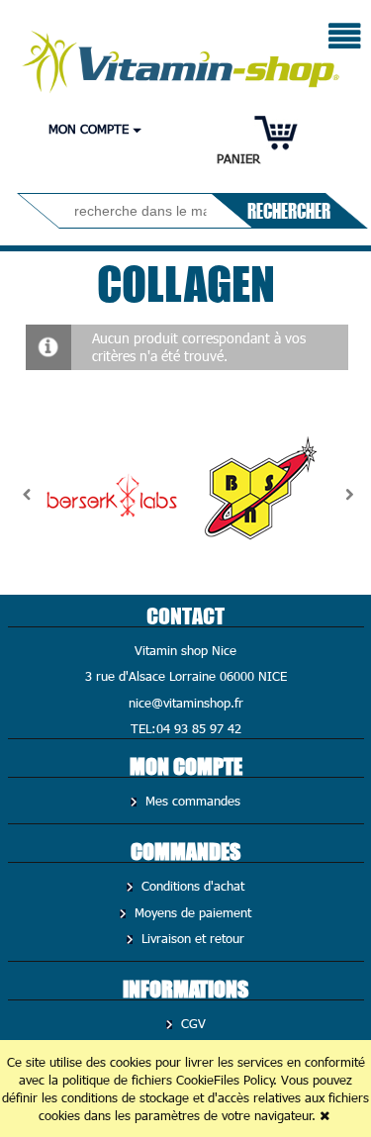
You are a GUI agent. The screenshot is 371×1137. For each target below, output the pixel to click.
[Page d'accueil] (182, 57)
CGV (191, 1023)
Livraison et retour (191, 938)
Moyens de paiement (191, 912)
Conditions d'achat (191, 886)
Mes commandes (190, 800)
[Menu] (344, 38)
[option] (112, 494)
